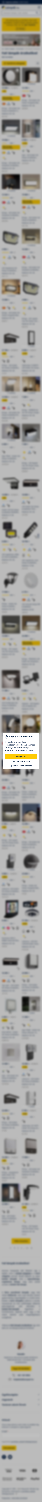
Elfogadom (21, 756)
